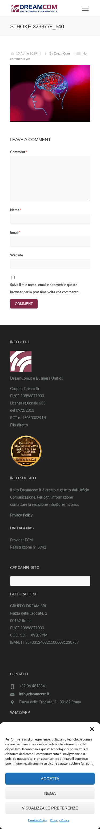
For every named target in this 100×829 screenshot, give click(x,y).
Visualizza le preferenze (50, 808)
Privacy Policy (59, 820)
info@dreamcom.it (34, 694)
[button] (92, 729)
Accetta (50, 778)
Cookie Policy (37, 820)
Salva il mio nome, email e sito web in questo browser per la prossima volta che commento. (44, 288)
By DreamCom (59, 53)
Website (16, 255)
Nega (50, 793)
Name (16, 210)
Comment (18, 152)
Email (15, 232)
